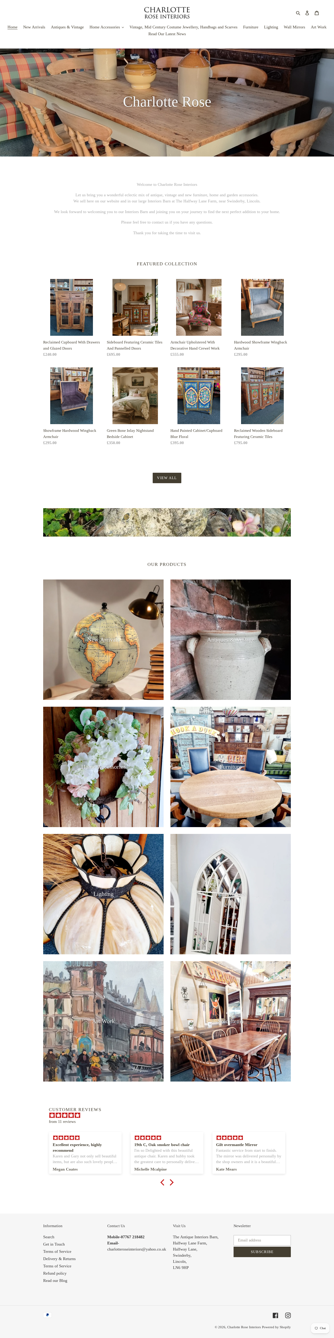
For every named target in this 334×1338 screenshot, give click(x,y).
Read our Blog (55, 1280)
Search (48, 1237)
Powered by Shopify (276, 1327)
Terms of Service (57, 1251)
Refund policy (55, 1273)
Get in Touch (54, 1244)
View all (167, 478)
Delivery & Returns (59, 1258)
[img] (169, 1115)
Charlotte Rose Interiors (244, 1327)
